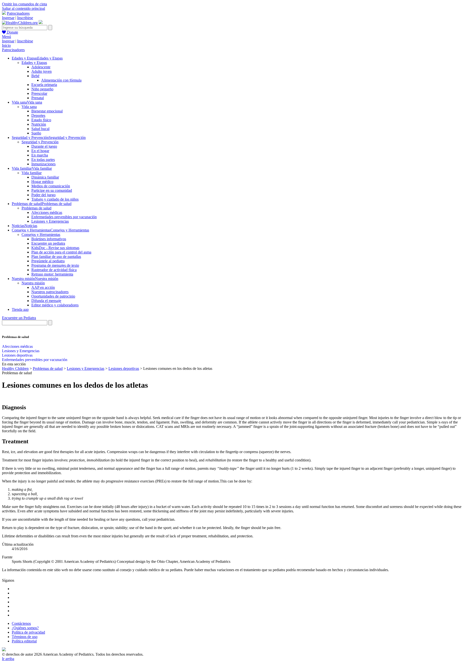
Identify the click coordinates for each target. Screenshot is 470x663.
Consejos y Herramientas (41, 234)
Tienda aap (20, 309)
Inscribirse (25, 18)
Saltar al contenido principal (23, 8)
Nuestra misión (33, 283)
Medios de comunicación (50, 186)
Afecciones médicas (46, 212)
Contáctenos (21, 623)
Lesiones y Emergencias (50, 221)
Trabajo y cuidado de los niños (55, 199)
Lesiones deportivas (17, 355)
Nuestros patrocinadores (50, 292)
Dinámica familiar (45, 177)
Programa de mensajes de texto (55, 265)
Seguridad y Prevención (40, 142)
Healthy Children (15, 368)
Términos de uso (24, 637)
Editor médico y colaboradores (55, 305)
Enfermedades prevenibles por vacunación (64, 217)
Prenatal (37, 98)
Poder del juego (43, 195)
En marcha (39, 155)
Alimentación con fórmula (61, 80)
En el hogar (40, 151)
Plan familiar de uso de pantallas (56, 256)
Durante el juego (44, 146)
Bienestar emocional (47, 111)
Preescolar (39, 93)
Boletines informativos (48, 239)
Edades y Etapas (34, 62)
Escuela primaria (44, 85)
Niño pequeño (42, 89)
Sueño (36, 133)
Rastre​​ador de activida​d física (54, 270)
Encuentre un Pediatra (19, 318)
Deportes (38, 115)
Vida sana (29, 107)
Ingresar (8, 18)
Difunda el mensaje (46, 301)
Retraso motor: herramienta (52, 274)
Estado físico (41, 120)
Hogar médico (42, 182)
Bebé (35, 76)
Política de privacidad (28, 632)
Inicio (6, 45)
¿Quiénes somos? (25, 628)
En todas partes (43, 159)
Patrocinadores (18, 13)
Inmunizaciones (43, 164)
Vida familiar (32, 173)
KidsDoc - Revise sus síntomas (55, 248)
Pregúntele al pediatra (48, 261)
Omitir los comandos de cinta (24, 4)
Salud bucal (40, 129)
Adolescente (40, 67)
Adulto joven (41, 71)
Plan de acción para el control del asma (61, 252)
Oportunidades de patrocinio (53, 296)
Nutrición (38, 124)
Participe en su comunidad (51, 190)
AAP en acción (43, 287)
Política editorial (24, 641)
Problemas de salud (36, 208)
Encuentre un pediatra (48, 243)
